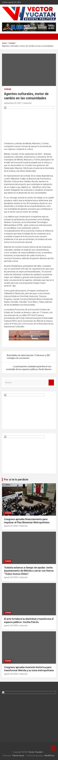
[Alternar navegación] (5, 37)
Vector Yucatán (35, 752)
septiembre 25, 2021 (13, 103)
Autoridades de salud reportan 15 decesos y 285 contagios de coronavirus (28, 356)
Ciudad (7, 89)
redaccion (27, 103)
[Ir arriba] (53, 748)
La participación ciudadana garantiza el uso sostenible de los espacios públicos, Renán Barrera (28, 368)
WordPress (49, 755)
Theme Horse (18, 755)
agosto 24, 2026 (11, 526)
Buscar (51, 383)
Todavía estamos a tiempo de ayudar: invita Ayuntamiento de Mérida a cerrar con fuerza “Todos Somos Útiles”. (29, 570)
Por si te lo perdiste (16, 479)
